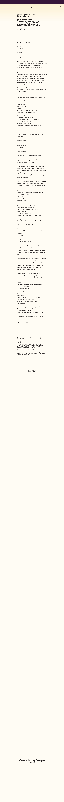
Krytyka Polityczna (30, 322)
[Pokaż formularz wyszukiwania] (61, 7)
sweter (33, 762)
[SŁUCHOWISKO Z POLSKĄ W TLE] (61, 2)
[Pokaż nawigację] (3, 7)
